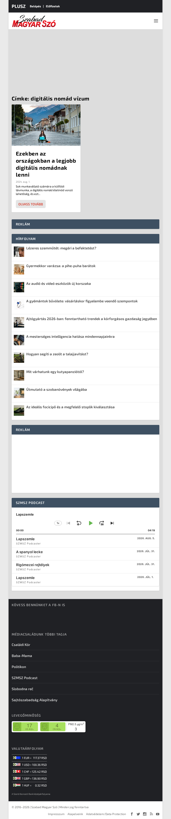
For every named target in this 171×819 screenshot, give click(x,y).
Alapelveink (75, 814)
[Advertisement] (85, 60)
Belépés (35, 6)
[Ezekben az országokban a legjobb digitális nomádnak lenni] (46, 125)
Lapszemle (25, 539)
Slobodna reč (22, 689)
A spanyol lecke (29, 552)
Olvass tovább (30, 204)
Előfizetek (53, 6)
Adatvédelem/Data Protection (106, 814)
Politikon (19, 666)
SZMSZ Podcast (25, 678)
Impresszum (56, 814)
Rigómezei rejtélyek (32, 565)
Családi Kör (21, 644)
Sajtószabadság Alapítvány (34, 700)
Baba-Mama (22, 655)
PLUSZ (19, 6)
